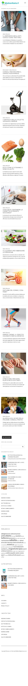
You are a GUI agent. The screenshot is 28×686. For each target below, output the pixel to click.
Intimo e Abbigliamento (7, 508)
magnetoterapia (15, 549)
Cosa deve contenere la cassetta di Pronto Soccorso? (13, 211)
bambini (18, 536)
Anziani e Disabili (5, 497)
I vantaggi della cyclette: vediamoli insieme (13, 120)
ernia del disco (4, 544)
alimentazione (15, 534)
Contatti (3, 603)
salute (17, 553)
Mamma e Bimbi (5, 511)
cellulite (13, 540)
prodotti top (3, 553)
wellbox (2, 556)
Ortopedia (4, 513)
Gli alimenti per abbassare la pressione (14, 251)
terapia (6, 555)
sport (3, 555)
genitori (21, 544)
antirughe (14, 536)
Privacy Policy (5, 606)
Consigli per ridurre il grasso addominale (12, 72)
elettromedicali (18, 542)
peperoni (22, 551)
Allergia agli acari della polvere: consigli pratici (13, 419)
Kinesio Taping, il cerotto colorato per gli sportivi (13, 335)
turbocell (11, 555)
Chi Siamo (3, 600)
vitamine (22, 555)
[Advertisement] (14, 671)
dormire (10, 542)
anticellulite (6, 536)
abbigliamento (6, 534)
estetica (10, 544)
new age (13, 551)
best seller (17, 538)
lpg (7, 549)
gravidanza (3, 546)
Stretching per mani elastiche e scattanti (11, 379)
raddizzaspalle (10, 553)
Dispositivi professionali (8, 500)
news (16, 551)
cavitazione (5, 540)
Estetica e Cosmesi (6, 505)
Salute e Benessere (6, 34)
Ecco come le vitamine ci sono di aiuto (13, 168)
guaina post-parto (9, 546)
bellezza (4, 538)
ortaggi (19, 551)
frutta (18, 544)
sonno (22, 553)
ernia (24, 542)
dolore (18, 540)
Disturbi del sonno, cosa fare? (13, 291)
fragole (15, 544)
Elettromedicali (5, 70)
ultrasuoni (17, 555)
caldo (24, 538)
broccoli (21, 538)
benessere (11, 538)
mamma (9, 551)
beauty (22, 536)
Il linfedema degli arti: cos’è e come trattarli (12, 36)
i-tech (15, 547)
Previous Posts (7, 437)
